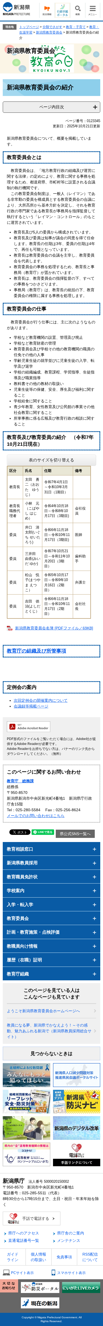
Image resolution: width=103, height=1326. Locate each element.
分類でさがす (52, 27)
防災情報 (47, 10)
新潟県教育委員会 (49, 32)
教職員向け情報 (22, 946)
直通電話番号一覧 (23, 1240)
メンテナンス (68, 1240)
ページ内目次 (51, 106)
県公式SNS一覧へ (75, 834)
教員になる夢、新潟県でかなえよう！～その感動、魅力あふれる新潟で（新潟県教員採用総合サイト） (49, 1031)
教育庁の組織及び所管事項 (36, 651)
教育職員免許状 (22, 876)
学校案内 (15, 890)
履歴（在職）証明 (24, 960)
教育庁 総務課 (20, 781)
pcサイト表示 (22, 1273)
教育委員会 (18, 918)
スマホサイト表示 (71, 1273)
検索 (77, 10)
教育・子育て (76, 27)
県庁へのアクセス (23, 1233)
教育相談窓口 (20, 849)
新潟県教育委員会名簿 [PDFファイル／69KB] (54, 628)
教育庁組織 (18, 974)
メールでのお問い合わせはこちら (36, 815)
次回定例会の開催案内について (41, 700)
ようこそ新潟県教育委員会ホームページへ (43, 1011)
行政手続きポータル (62, 10)
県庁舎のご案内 (70, 1233)
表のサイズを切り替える (51, 460)
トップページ (29, 27)
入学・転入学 (20, 904)
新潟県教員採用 (22, 862)
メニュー (92, 10)
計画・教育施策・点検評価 (33, 932)
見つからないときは (51, 1053)
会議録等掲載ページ (31, 706)
